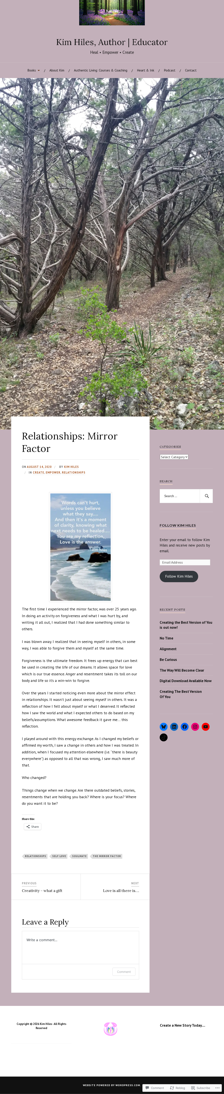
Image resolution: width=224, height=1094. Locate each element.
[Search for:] (186, 496)
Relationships (73, 472)
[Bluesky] (164, 727)
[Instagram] (195, 727)
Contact (191, 70)
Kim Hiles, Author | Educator (112, 42)
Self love (59, 856)
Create (38, 472)
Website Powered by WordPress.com (111, 1085)
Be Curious (168, 659)
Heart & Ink (145, 70)
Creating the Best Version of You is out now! (186, 625)
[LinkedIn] (174, 727)
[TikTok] (164, 737)
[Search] (206, 496)
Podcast (169, 70)
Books (31, 70)
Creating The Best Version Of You (181, 694)
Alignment (168, 648)
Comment (124, 972)
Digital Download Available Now (186, 680)
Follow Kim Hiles (178, 525)
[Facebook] (185, 727)
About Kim (56, 70)
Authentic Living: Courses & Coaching (100, 70)
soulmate (79, 856)
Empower (53, 472)
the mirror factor (107, 856)
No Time (166, 638)
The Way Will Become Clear (182, 670)
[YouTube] (206, 727)
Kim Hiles (71, 467)
